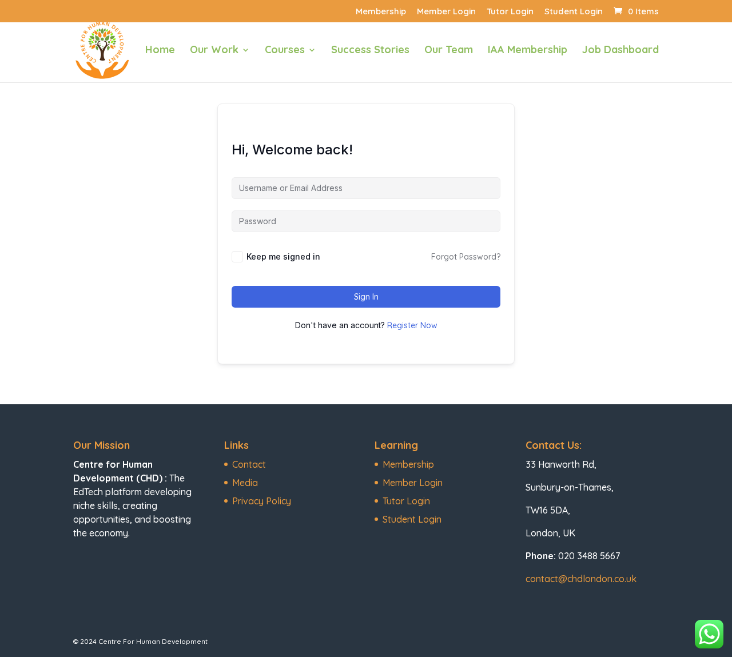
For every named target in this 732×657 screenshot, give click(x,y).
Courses (285, 51)
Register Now (412, 325)
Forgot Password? (465, 257)
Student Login (573, 12)
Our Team (448, 51)
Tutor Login (510, 12)
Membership (381, 12)
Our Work (214, 51)
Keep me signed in (283, 256)
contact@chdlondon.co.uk (581, 578)
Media (245, 482)
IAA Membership (527, 51)
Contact (249, 464)
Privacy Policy (261, 501)
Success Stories (370, 51)
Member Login (446, 12)
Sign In (366, 297)
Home (160, 51)
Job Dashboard (620, 51)
